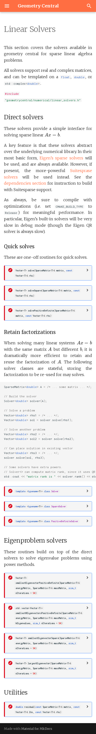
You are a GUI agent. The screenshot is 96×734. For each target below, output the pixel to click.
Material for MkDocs (36, 729)
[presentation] (52, 134)
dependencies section (25, 183)
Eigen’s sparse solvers (61, 157)
